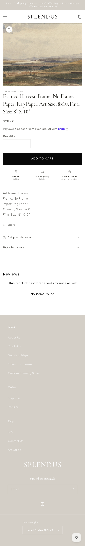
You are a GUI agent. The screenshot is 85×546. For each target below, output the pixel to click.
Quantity (9, 136)
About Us (14, 337)
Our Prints (15, 346)
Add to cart (42, 158)
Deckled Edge (18, 355)
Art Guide (14, 450)
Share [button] (12, 224)
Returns (13, 407)
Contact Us (15, 441)
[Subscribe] (72, 489)
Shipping (14, 398)
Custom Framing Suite (23, 373)
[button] (5, 16)
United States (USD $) (40, 530)
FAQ (11, 432)
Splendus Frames (20, 364)
